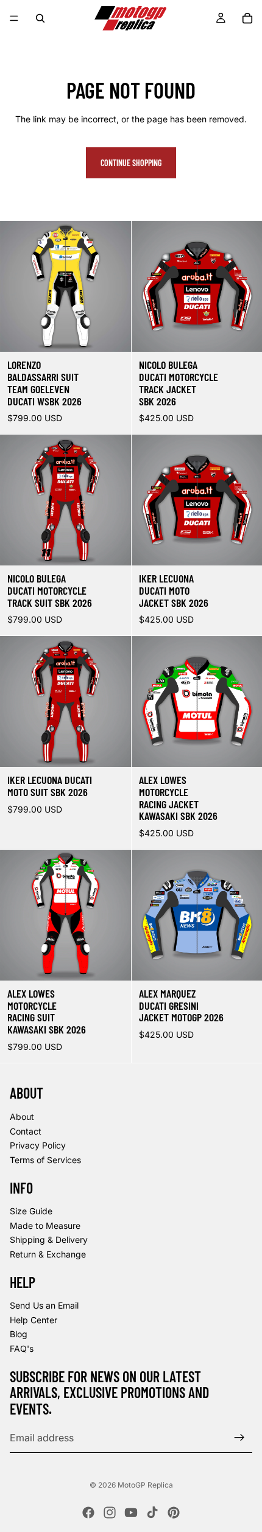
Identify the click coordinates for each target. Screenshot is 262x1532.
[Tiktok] (152, 1512)
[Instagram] (109, 1512)
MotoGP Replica (145, 1484)
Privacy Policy (38, 1145)
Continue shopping (131, 163)
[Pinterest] (173, 1512)
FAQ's (22, 1348)
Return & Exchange (48, 1254)
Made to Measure (45, 1225)
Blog (18, 1334)
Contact (25, 1130)
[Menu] (14, 18)
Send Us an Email (44, 1305)
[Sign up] (239, 1437)
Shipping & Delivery (49, 1239)
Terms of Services (45, 1159)
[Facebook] (88, 1512)
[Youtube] (131, 1512)
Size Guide (31, 1211)
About (22, 1116)
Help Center (33, 1320)
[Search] (40, 18)
